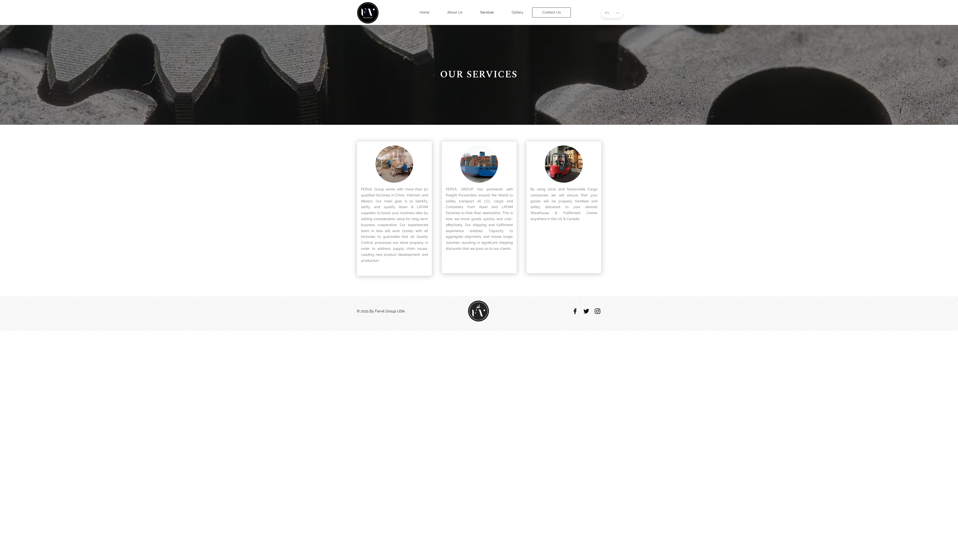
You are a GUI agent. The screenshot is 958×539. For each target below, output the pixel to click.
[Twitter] (586, 311)
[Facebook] (575, 311)
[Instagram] (597, 311)
